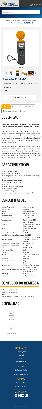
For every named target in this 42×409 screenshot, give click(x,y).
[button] (6, 73)
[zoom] (21, 67)
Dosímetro (14, 23)
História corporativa (21, 386)
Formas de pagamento (21, 374)
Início (18, 21)
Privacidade (21, 355)
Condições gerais (21, 352)
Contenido (7, 87)
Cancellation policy (21, 362)
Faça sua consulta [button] (19, 97)
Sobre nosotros (21, 383)
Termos (21, 358)
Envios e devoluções (21, 370)
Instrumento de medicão (29, 21)
